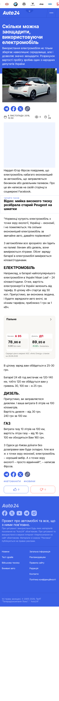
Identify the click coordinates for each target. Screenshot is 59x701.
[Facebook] (4, 513)
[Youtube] (19, 513)
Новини (5, 551)
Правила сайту (36, 563)
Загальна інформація (39, 551)
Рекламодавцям (37, 557)
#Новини (29, 481)
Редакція (33, 568)
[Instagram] (34, 513)
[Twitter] (12, 513)
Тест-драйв (7, 557)
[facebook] (13, 108)
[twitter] (20, 108)
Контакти (34, 574)
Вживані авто (8, 568)
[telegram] (6, 108)
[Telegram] (26, 513)
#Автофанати (12, 481)
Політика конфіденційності (42, 579)
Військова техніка (11, 563)
